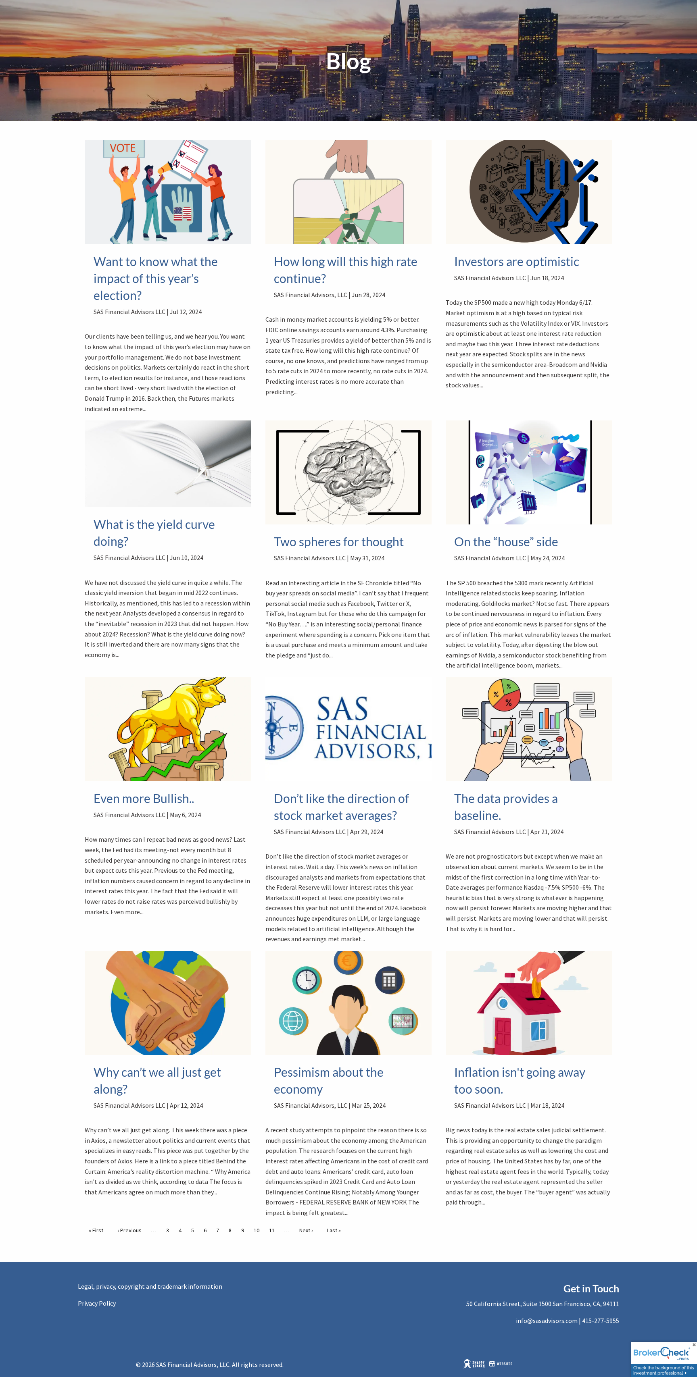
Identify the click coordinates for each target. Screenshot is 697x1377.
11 (274, 1230)
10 (258, 1230)
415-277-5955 (600, 1321)
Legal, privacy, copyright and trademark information (150, 1286)
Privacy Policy (97, 1303)
